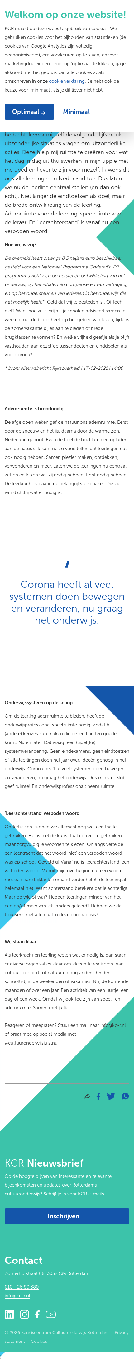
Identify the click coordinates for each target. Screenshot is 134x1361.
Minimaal (76, 111)
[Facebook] (98, 1095)
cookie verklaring (67, 81)
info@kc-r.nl (113, 1025)
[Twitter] (111, 1095)
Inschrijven (63, 1216)
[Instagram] (24, 1314)
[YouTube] (51, 1314)
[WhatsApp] (125, 1095)
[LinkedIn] (9, 1314)
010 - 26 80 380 (22, 1287)
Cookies (39, 1341)
